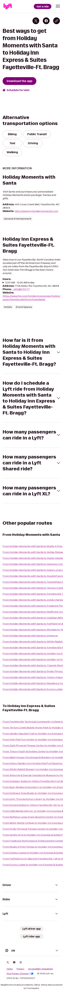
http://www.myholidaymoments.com (36, 211)
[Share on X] (36, 21)
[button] (57, 6)
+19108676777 (21, 289)
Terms (9, 968)
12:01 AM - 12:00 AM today (20, 282)
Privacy (20, 968)
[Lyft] (8, 6)
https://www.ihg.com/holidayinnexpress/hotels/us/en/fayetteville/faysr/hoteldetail (31, 297)
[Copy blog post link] (56, 21)
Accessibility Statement (40, 968)
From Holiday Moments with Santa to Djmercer (30, 635)
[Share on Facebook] (46, 21)
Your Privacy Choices (17, 973)
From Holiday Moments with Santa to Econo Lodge (33, 689)
